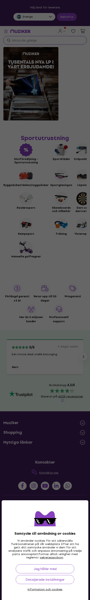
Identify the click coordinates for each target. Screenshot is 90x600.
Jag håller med (45, 568)
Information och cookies (45, 589)
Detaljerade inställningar (45, 579)
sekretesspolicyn (51, 557)
